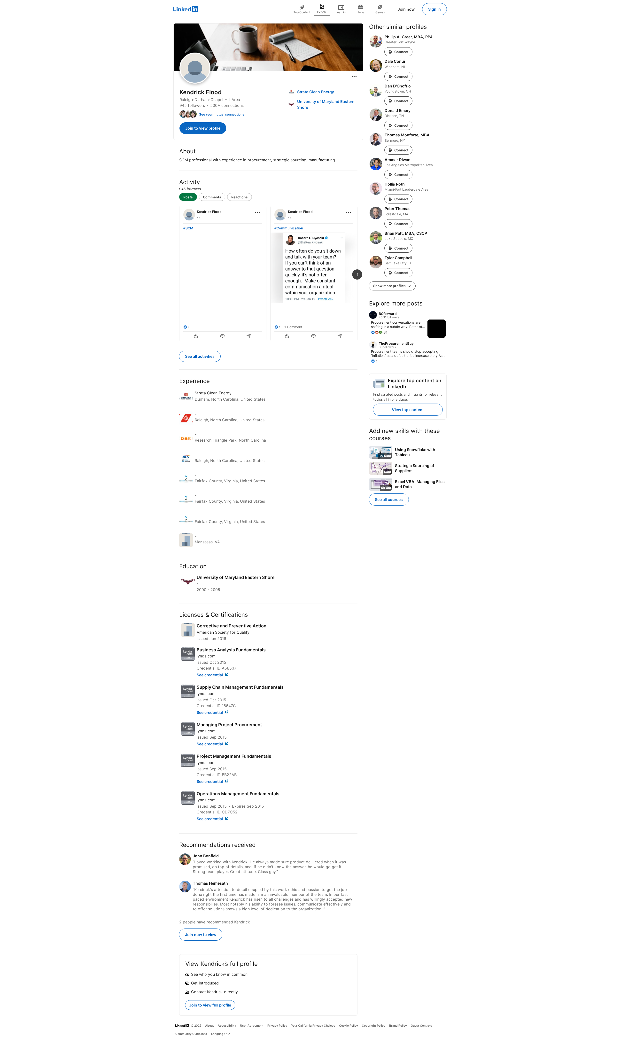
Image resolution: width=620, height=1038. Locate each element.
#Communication (288, 228)
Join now (406, 9)
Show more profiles (389, 286)
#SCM (188, 228)
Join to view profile (202, 128)
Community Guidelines (191, 1034)
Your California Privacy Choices (313, 1025)
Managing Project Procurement (229, 724)
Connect (401, 52)
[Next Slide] (357, 274)
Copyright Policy (373, 1025)
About (209, 1025)
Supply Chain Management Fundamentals (240, 687)
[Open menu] (354, 77)
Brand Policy (398, 1025)
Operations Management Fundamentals (238, 793)
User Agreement (252, 1025)
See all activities (200, 356)
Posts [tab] (188, 197)
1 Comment (293, 327)
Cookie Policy (348, 1025)
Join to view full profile (210, 1005)
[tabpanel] (268, 273)
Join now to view (200, 934)
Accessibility (227, 1025)
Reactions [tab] (239, 197)
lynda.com (206, 656)
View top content (408, 409)
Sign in (434, 9)
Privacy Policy (277, 1025)
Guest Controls (421, 1025)
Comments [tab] (212, 197)
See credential (210, 674)
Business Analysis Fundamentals (231, 649)
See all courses (389, 499)
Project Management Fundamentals (234, 756)
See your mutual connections (221, 114)
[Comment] (222, 336)
